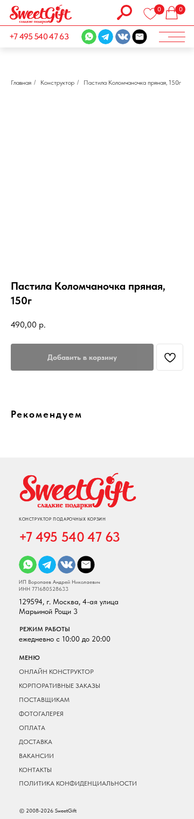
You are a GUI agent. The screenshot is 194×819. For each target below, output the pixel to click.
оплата (32, 728)
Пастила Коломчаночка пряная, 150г (132, 82)
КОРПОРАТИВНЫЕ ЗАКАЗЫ (59, 686)
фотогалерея (41, 714)
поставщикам (44, 700)
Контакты (35, 770)
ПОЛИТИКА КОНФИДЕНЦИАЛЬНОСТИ (78, 783)
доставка (35, 742)
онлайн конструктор (56, 671)
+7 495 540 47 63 (38, 36)
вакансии (36, 756)
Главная (21, 82)
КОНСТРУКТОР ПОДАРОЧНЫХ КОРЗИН (62, 519)
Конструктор (57, 82)
